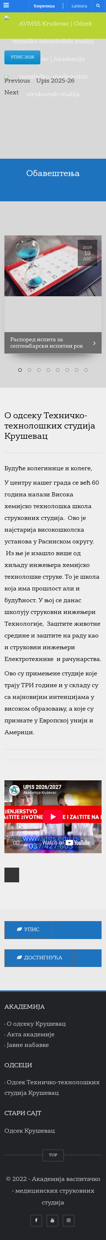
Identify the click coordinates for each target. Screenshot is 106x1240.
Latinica (79, 6)
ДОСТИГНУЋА (42, 957)
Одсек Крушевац (29, 1131)
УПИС (30, 929)
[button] (20, 370)
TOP (53, 1155)
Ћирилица (44, 6)
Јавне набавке (28, 1045)
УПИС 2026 (22, 57)
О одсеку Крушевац (36, 1024)
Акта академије (30, 1035)
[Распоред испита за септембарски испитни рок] (53, 265)
